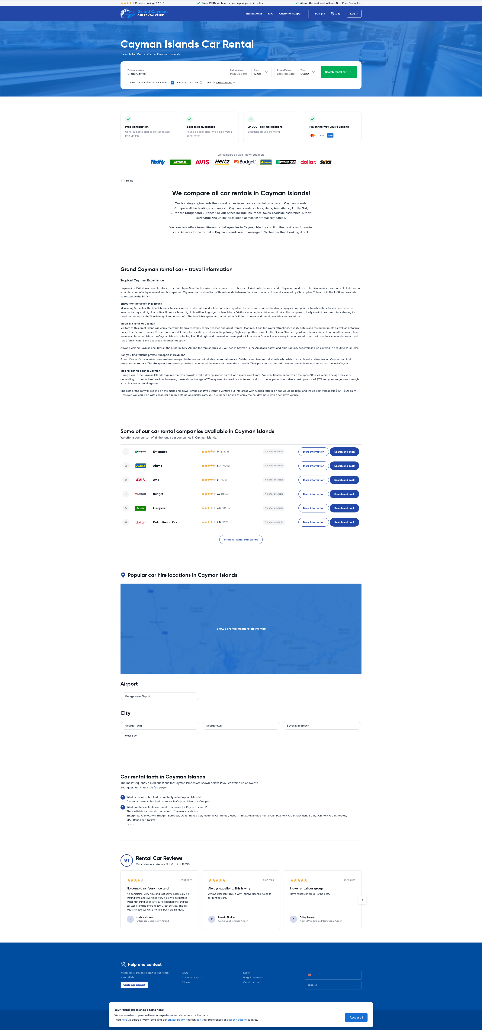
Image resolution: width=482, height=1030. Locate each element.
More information (313, 452)
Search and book (344, 452)
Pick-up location (135, 70)
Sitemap (186, 982)
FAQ (270, 13)
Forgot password (253, 977)
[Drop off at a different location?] (127, 82)
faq (156, 787)
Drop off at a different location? (147, 82)
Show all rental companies (241, 539)
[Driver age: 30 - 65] (172, 82)
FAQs (185, 972)
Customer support (290, 13)
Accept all (356, 1017)
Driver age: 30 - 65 (187, 82)
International (254, 13)
